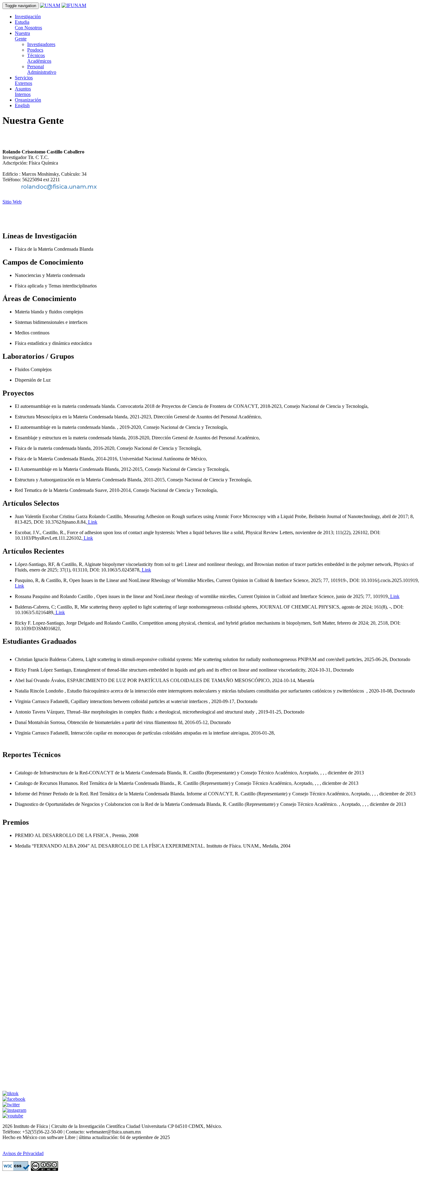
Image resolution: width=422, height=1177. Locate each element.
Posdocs (35, 49)
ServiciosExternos (24, 80)
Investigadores (41, 44)
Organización (28, 100)
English (22, 105)
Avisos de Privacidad (23, 1153)
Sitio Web (12, 201)
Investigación (28, 16)
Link (92, 522)
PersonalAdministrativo (41, 69)
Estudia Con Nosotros (28, 24)
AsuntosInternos (23, 91)
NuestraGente (22, 36)
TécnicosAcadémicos (39, 58)
